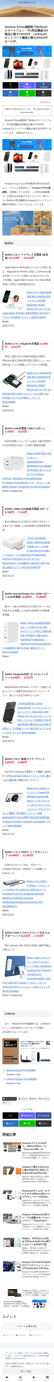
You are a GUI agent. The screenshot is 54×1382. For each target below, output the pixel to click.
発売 (14, 356)
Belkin (34, 1099)
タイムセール (10, 1099)
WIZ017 (30, 284)
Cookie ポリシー (17, 1366)
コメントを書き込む (27, 1326)
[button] (43, 93)
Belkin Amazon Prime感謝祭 (20, 1070)
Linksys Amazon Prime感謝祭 (21, 1079)
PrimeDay (45, 1099)
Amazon (24, 1099)
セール (8, 1103)
